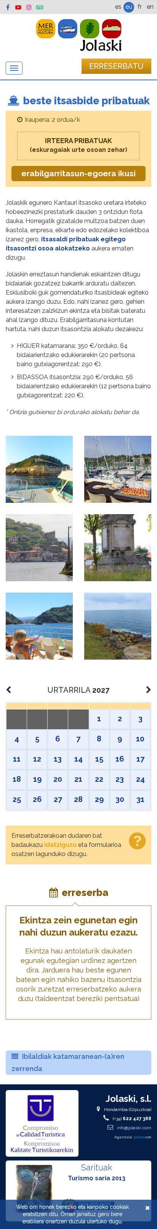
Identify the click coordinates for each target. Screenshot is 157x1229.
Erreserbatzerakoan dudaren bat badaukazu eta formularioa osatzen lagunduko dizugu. (66, 845)
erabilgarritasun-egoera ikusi (78, 173)
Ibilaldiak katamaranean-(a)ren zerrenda (67, 1062)
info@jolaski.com (133, 1127)
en (150, 6)
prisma (142, 1137)
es (118, 6)
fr (140, 6)
